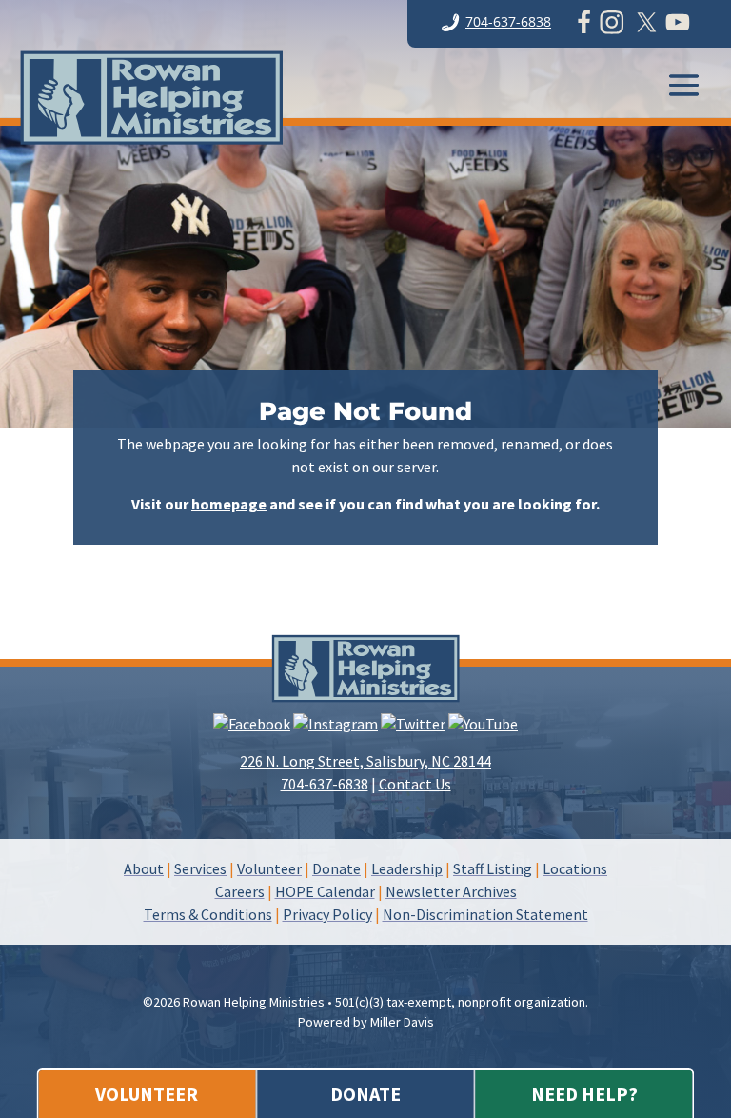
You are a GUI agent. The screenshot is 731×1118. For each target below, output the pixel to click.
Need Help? (584, 1094)
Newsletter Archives (451, 891)
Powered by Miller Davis (366, 1021)
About (144, 868)
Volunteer (146, 1094)
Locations (575, 868)
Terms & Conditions (208, 914)
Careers (240, 891)
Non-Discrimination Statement (485, 914)
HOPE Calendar (325, 891)
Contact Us (415, 783)
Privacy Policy (327, 914)
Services (200, 868)
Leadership (407, 868)
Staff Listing (492, 868)
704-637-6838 (508, 21)
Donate (365, 1094)
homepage (229, 503)
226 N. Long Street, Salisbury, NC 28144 (365, 760)
